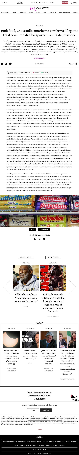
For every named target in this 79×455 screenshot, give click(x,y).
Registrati (46, 410)
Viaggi (44, 12)
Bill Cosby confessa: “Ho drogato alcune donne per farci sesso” (26, 298)
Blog (37, 2)
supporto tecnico (22, 424)
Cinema (31, 12)
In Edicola (33, 2)
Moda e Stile (53, 12)
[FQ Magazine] (39, 8)
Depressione (44, 229)
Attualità (39, 25)
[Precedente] (6, 287)
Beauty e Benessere (64, 12)
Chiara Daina (40, 58)
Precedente (26, 257)
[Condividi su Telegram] (10, 64)
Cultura (75, 12)
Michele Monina (53, 316)
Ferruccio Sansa (68, 379)
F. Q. (26, 306)
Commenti (72, 64)
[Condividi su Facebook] (2, 64)
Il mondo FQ (50, 2)
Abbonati (65, 2)
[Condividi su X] (6, 64)
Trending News (5, 12)
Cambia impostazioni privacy (34, 441)
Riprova (40, 429)
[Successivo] (72, 287)
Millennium (41, 2)
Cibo (32, 229)
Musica (38, 12)
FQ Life (14, 12)
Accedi (33, 410)
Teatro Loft (30, 328)
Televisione (22, 12)
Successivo (53, 257)
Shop (45, 2)
